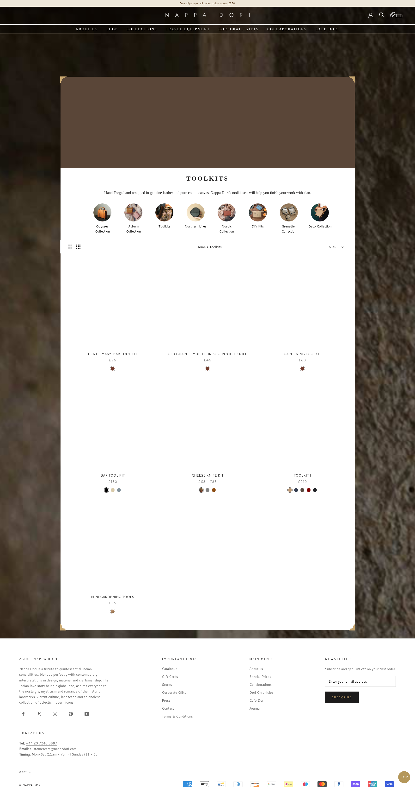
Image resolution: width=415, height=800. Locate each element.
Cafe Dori (327, 29)
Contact (168, 708)
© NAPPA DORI (30, 785)
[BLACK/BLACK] (315, 490)
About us (87, 29)
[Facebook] (23, 713)
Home (201, 247)
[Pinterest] (71, 713)
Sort (335, 247)
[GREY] (207, 490)
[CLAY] (113, 490)
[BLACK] (106, 490)
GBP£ (23, 772)
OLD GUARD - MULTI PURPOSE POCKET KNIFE (207, 354)
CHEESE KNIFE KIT (207, 475)
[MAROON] (309, 490)
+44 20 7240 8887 (41, 743)
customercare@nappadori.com (53, 748)
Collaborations (287, 29)
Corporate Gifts (239, 29)
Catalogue (169, 668)
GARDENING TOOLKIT (302, 354)
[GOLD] (113, 611)
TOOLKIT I (302, 475)
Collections (142, 29)
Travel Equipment (188, 29)
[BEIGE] (290, 490)
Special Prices (260, 676)
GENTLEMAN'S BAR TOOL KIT (112, 354)
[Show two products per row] (70, 247)
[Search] (381, 14)
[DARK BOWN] (201, 490)
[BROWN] (302, 490)
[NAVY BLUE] (296, 490)
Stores (167, 684)
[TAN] (113, 369)
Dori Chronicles (261, 692)
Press (166, 700)
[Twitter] (39, 713)
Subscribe (342, 697)
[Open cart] (396, 14)
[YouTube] (87, 713)
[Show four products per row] (78, 247)
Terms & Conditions (177, 716)
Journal (255, 708)
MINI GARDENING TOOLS (112, 596)
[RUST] (214, 490)
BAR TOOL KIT (113, 475)
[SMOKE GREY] (119, 490)
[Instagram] (55, 713)
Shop (112, 29)
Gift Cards (170, 676)
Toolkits (215, 247)
